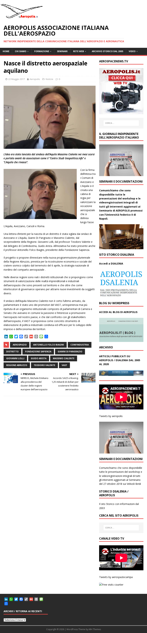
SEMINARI (62, 51)
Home (6, 51)
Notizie (49, 79)
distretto (12, 351)
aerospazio (20, 344)
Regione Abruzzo (16, 365)
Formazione (41, 51)
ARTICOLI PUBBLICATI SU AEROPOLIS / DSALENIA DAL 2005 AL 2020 (119, 360)
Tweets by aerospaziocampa (116, 577)
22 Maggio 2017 (16, 79)
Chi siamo (20, 51)
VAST (64, 365)
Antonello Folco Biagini (48, 344)
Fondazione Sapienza (38, 351)
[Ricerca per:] (121, 123)
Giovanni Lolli (15, 358)
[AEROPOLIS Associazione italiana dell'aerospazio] (21, 18)
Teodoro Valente (44, 365)
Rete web (78, 51)
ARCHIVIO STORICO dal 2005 (107, 51)
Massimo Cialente (63, 358)
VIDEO (132, 51)
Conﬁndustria (79, 344)
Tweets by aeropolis (111, 416)
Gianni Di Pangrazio (70, 351)
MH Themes (95, 629)
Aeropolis (35, 79)
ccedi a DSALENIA (112, 263)
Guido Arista (38, 358)
